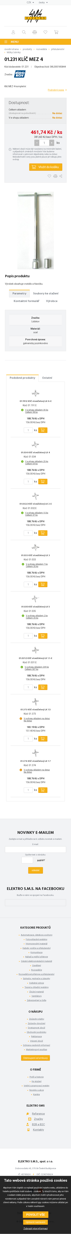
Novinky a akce (36, 1090)
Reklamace (36, 1036)
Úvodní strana (11, 49)
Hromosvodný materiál (36, 943)
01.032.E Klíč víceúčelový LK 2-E (35, 504)
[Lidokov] (20, 74)
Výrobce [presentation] (51, 301)
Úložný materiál (36, 991)
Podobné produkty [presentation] (22, 378)
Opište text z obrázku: (35, 854)
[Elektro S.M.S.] (35, 16)
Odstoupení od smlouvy (35, 1058)
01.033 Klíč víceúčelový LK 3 (35, 555)
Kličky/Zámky (14, 52)
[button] (51, 143)
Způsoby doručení (36, 1023)
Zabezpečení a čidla (36, 1000)
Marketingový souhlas (36, 1049)
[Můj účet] (13, 32)
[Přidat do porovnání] (55, 176)
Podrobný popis (56, 90)
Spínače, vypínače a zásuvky (36, 978)
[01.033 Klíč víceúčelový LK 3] (35, 547)
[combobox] (30, 2)
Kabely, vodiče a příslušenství (37, 948)
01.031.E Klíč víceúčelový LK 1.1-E (35, 658)
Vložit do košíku (48, 167)
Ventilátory (37, 996)
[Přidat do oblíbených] (49, 176)
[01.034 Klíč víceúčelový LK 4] (35, 445)
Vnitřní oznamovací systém (36, 1085)
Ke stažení (36, 1081)
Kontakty (38, 1129)
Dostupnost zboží (36, 1027)
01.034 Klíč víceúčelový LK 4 (35, 452)
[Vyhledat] (24, 32)
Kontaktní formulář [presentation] (26, 301)
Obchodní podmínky (36, 1032)
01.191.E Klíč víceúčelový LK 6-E (36, 401)
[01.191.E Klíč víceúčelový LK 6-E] (35, 393)
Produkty (27, 49)
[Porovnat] (34, 32)
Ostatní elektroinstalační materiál (36, 961)
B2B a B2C (38, 1124)
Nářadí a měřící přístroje (36, 956)
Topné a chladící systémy (37, 987)
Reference (38, 1113)
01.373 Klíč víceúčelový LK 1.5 (35, 709)
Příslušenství (57, 49)
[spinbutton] (44, 143)
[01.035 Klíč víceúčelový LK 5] (35, 599)
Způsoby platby (36, 1019)
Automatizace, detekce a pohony (36, 935)
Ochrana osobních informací (36, 1045)
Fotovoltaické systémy (36, 939)
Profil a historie (37, 1077)
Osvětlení (36, 965)
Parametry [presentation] (19, 293)
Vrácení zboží (36, 1041)
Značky (38, 1119)
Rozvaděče (41, 49)
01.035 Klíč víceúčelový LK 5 (35, 606)
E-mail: (35, 844)
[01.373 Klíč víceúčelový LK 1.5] (35, 702)
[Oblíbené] (45, 32)
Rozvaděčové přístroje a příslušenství (36, 974)
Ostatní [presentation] (47, 378)
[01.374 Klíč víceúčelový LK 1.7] (35, 753)
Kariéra (36, 1094)
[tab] (19, 293)
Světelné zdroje (36, 983)
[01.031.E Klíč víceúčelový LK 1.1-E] (35, 650)
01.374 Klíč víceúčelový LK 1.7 (35, 761)
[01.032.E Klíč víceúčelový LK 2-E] (35, 496)
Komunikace (36, 952)
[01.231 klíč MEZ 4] (35, 230)
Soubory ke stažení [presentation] (45, 293)
